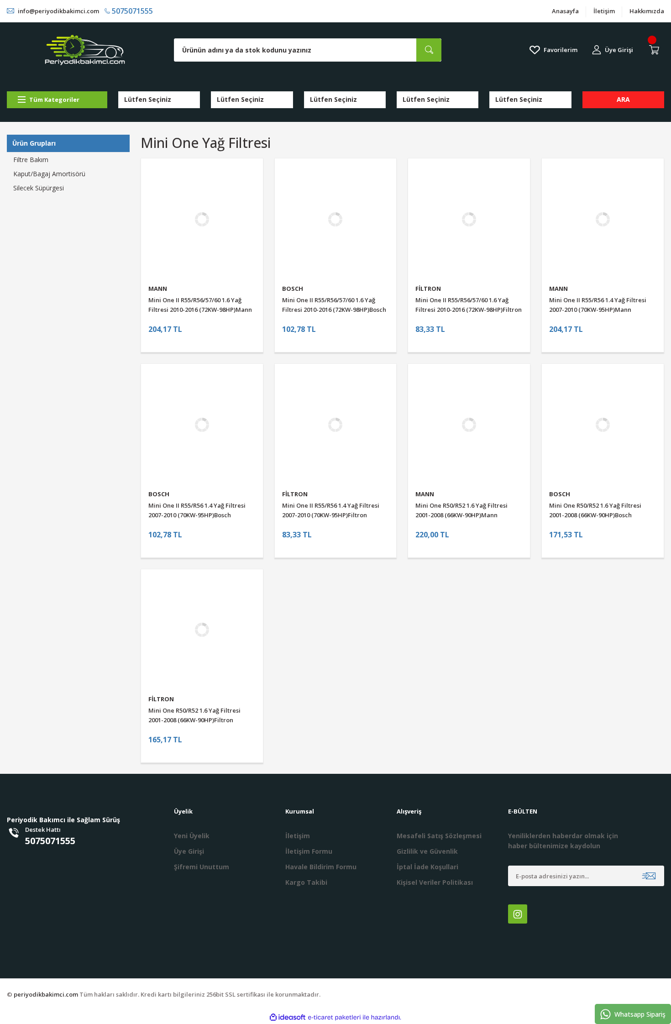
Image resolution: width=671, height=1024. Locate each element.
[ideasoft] (287, 1017)
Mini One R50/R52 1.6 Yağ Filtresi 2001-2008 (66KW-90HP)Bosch (595, 510)
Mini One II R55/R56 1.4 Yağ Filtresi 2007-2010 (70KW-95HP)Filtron (330, 510)
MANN (157, 288)
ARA (623, 99)
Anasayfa (565, 11)
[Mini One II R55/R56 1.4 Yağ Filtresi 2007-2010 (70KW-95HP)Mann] (603, 219)
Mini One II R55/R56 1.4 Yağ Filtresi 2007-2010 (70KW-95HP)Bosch (197, 510)
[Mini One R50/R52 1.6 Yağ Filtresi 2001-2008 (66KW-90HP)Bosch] (603, 425)
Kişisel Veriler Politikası (435, 882)
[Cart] (656, 50)
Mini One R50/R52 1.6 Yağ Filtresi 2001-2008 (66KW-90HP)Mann (461, 510)
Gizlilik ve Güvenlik (427, 851)
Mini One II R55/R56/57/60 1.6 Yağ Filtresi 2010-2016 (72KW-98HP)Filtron (468, 305)
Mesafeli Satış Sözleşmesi (439, 835)
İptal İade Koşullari (427, 866)
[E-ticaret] (334, 1017)
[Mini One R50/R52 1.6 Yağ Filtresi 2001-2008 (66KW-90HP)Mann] (469, 425)
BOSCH (292, 288)
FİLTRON (428, 288)
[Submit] (649, 876)
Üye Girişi (189, 851)
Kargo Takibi (306, 882)
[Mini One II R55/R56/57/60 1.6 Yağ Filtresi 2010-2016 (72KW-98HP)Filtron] (469, 219)
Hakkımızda (646, 11)
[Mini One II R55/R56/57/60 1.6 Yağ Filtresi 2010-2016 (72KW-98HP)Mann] (202, 219)
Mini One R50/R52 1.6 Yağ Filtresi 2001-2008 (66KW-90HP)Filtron (194, 715)
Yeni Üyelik (192, 835)
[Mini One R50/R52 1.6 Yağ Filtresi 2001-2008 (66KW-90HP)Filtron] (202, 630)
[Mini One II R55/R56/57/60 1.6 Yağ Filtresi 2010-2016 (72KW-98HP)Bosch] (336, 219)
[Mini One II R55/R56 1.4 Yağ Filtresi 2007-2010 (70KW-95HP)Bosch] (202, 425)
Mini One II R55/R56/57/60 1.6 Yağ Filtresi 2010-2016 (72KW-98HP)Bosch (334, 305)
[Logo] (85, 50)
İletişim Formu (308, 851)
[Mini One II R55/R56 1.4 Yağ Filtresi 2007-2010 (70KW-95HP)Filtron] (336, 425)
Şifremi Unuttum (201, 866)
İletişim (604, 11)
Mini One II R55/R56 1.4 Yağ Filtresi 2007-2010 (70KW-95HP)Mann (597, 305)
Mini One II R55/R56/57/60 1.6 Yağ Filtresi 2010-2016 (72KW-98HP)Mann (200, 305)
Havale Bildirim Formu (320, 866)
